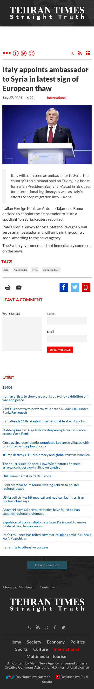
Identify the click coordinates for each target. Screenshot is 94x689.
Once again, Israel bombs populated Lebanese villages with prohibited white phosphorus (45, 444)
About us (9, 587)
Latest (8, 377)
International (57, 98)
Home (15, 642)
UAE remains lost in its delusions (26, 476)
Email (50, 331)
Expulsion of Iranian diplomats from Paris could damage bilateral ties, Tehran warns (44, 524)
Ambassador (20, 269)
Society (34, 642)
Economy (56, 642)
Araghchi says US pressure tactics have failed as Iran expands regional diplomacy (41, 511)
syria (35, 269)
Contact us (48, 587)
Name (50, 313)
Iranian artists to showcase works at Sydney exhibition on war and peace (44, 398)
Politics (77, 642)
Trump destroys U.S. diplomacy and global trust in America (46, 455)
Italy (5, 269)
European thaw (51, 269)
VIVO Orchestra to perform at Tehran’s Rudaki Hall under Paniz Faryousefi (45, 410)
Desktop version (47, 565)
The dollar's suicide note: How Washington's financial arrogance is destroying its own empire (41, 465)
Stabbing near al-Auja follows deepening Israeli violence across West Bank (44, 432)
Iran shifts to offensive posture (25, 547)
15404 (7, 387)
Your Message (11, 313)
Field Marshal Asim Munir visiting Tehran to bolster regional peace (40, 486)
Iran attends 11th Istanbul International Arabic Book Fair (44, 421)
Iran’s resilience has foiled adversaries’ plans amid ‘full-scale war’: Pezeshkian (46, 536)
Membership (28, 587)
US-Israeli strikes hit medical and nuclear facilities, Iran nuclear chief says (43, 499)
